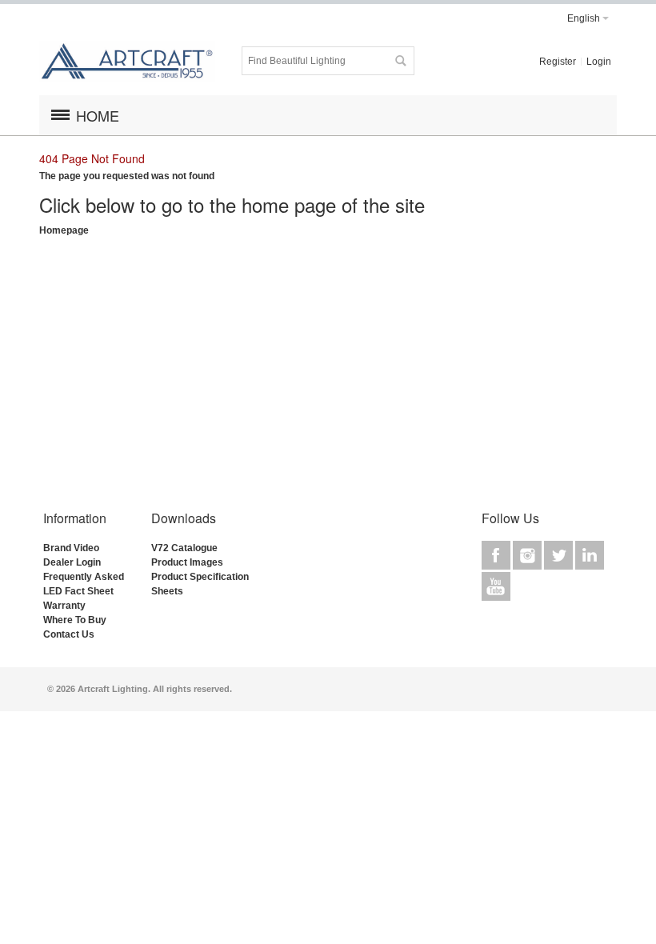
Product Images (187, 562)
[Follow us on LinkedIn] (589, 556)
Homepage (64, 230)
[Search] (400, 60)
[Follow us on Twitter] (559, 556)
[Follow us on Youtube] (496, 587)
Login (598, 61)
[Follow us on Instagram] (528, 556)
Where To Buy (74, 620)
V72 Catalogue (184, 548)
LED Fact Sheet (78, 591)
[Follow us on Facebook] (497, 556)
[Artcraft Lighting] (127, 61)
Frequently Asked (83, 576)
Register (557, 61)
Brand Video (71, 548)
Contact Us (68, 634)
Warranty (64, 605)
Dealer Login (72, 562)
